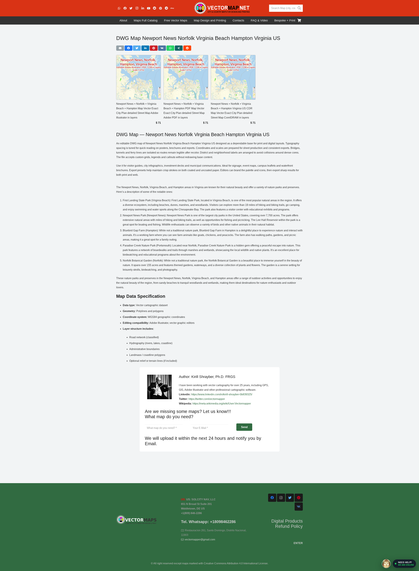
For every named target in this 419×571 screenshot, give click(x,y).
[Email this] (120, 48)
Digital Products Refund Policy (287, 523)
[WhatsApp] (119, 8)
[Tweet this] (137, 48)
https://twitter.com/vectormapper (207, 399)
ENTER (298, 543)
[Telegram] (166, 8)
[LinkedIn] (143, 8)
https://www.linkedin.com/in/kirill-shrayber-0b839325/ (221, 394)
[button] (404, 563)
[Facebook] (125, 8)
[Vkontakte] (299, 506)
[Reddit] (154, 8)
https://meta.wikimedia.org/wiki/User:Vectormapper (221, 403)
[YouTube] (149, 8)
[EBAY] (172, 8)
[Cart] (299, 20)
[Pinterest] (160, 8)
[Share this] (128, 48)
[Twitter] (131, 8)
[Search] (299, 8)
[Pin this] (154, 48)
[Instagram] (137, 8)
